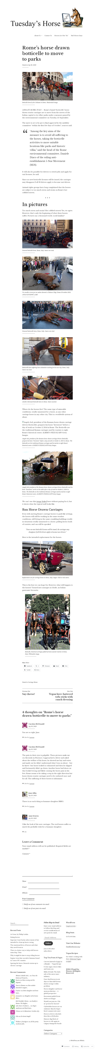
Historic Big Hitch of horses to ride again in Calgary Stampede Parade (53, 1021)
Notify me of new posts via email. (35, 908)
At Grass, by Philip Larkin (19, 934)
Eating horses (15, 937)
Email (24, 887)
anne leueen (34, 816)
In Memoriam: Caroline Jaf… (31, 1011)
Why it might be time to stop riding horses (25, 955)
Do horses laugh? (26, 1016)
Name (24, 881)
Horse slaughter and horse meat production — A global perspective (53, 991)
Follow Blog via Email (51, 922)
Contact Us (48, 35)
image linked (41, 501)
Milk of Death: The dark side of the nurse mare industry (52, 974)
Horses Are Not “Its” (61, 35)
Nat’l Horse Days (76, 35)
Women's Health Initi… (22, 975)
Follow (48, 943)
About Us (37, 35)
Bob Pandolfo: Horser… (22, 1001)
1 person (31, 737)
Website (24, 893)
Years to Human (20, 985)
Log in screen (70, 926)
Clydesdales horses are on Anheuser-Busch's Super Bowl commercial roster (53, 1009)
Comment (26, 854)
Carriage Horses (32, 682)
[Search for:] (19, 923)
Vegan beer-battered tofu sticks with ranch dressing (61, 695)
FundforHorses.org (73, 947)
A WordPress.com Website (76, 1040)
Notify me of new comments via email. (36, 904)
